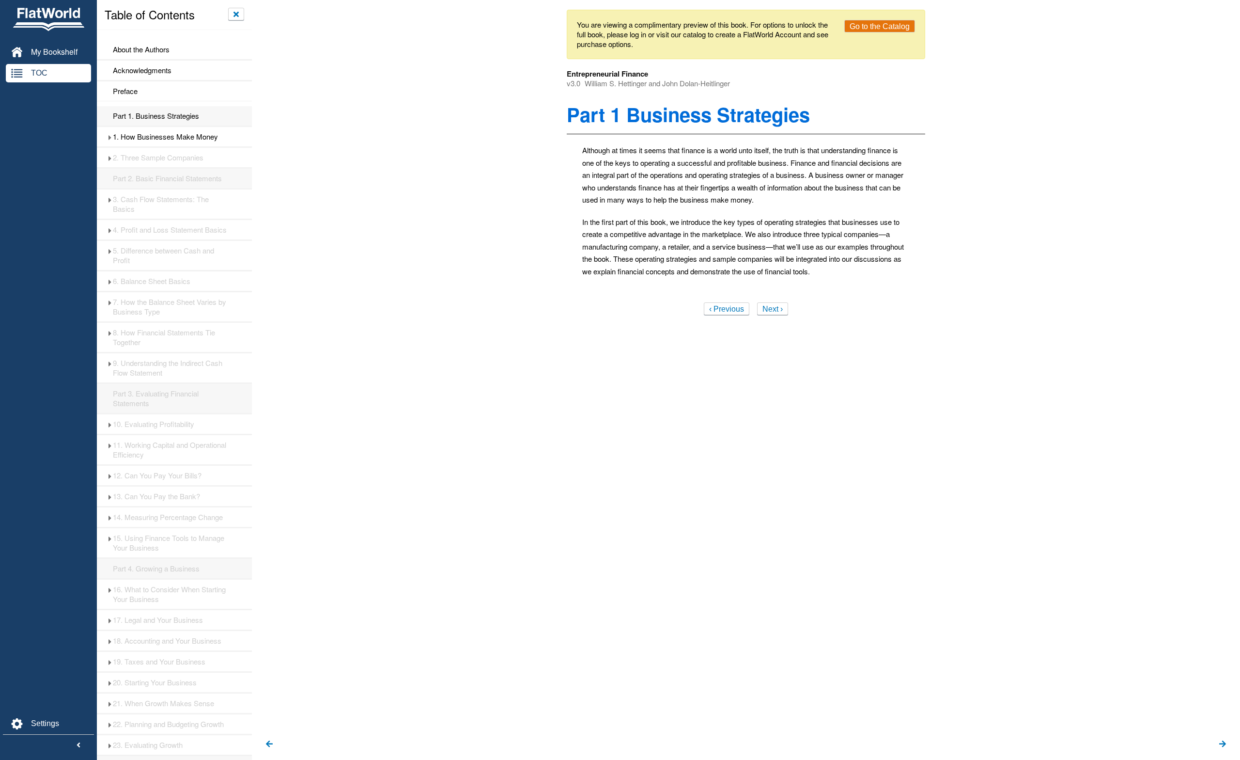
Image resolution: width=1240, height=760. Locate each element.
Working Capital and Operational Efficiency (169, 449)
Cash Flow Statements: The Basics (161, 204)
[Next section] (1222, 744)
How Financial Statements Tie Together (164, 337)
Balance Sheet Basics (151, 281)
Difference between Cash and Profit (163, 255)
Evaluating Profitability (153, 424)
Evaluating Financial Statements (156, 398)
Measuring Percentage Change (168, 517)
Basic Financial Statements (167, 178)
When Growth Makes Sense (163, 703)
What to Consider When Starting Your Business (169, 594)
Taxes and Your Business (159, 661)
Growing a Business (156, 568)
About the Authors (141, 49)
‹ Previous (726, 309)
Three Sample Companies (158, 157)
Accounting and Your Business (167, 641)
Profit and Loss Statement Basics (170, 230)
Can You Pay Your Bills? (157, 475)
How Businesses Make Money (165, 137)
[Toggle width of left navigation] (78, 745)
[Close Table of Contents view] (236, 14)
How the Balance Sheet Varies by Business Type (169, 307)
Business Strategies (156, 116)
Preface (125, 91)
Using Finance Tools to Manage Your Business (168, 543)
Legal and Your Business (158, 620)
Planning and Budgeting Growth (168, 724)
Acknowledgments (142, 70)
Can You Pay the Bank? (156, 496)
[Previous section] (269, 744)
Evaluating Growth (148, 745)
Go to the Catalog (880, 26)
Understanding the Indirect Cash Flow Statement (167, 368)
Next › (772, 309)
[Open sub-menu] (110, 137)
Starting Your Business (155, 682)
